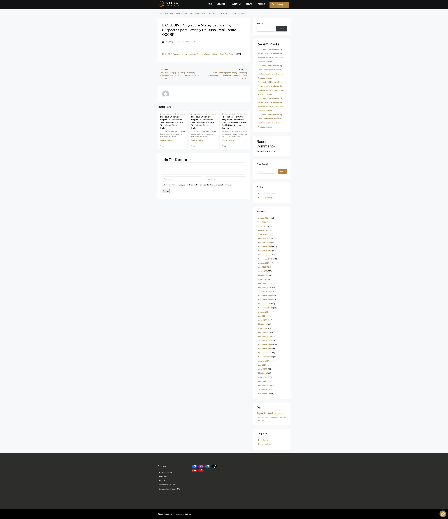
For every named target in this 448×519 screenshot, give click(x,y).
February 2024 (264, 336)
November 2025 (265, 251)
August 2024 (264, 312)
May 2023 (262, 373)
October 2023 (264, 353)
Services (221, 4)
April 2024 (262, 328)
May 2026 (262, 230)
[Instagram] (201, 466)
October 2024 (264, 304)
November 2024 (265, 300)
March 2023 (263, 381)
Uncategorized (264, 198)
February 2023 (264, 385)
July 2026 (262, 222)
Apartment (265, 413)
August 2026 (264, 218)
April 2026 (262, 234)
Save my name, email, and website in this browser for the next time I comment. (198, 185)
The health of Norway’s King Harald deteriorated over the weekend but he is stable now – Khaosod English (172, 122)
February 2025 (264, 287)
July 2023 (262, 365)
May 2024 (262, 324)
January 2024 (264, 340)
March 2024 (263, 332)
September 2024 (265, 308)
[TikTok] (214, 466)
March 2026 (263, 238)
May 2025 (262, 275)
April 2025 (262, 279)
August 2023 (264, 361)
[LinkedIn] (207, 466)
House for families (269, 417)
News (249, 4)
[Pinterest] (201, 470)
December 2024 (265, 296)
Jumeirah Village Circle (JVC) (169, 489)
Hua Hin (162, 481)
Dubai (275, 414)
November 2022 (265, 393)
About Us (236, 4)
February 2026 (264, 243)
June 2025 (262, 271)
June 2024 (262, 320)
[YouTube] (194, 470)
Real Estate (169, 13)
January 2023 (264, 389)
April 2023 (262, 377)
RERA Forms (260, 420)
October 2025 (264, 255)
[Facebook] (194, 466)
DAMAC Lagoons (165, 473)
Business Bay (164, 477)
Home (209, 4)
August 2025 (263, 263)
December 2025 (265, 247)
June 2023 (262, 369)
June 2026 (262, 226)
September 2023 (265, 357)
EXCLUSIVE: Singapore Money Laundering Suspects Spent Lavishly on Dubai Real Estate (198, 54)
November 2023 (265, 349)
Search (260, 23)
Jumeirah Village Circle (167, 485)
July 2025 (262, 267)
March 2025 (263, 283)
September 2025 (265, 259)
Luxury (277, 417)
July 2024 (262, 316)
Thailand (260, 4)
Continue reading (166, 140)
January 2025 (264, 291)
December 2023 (265, 345)
